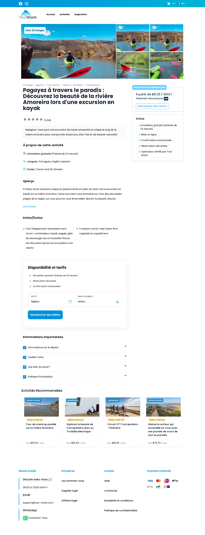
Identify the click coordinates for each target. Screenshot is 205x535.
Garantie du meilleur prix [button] (149, 87)
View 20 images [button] (35, 30)
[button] (47, 14)
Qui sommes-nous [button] (73, 481)
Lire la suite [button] (29, 206)
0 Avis (47, 120)
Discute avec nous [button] (35, 479)
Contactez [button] (110, 490)
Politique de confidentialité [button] (120, 510)
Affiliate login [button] (70, 500)
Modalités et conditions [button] (118, 500)
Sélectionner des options (152, 106)
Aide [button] (107, 481)
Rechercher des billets (45, 315)
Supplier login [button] (70, 490)
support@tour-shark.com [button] (38, 502)
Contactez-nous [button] (37, 518)
